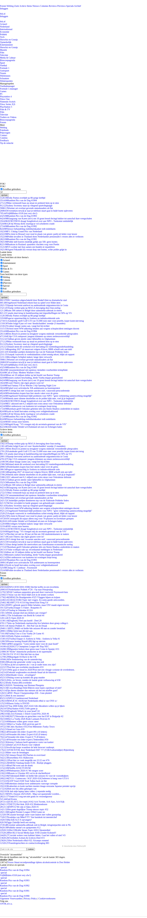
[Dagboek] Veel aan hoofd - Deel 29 (20, 620)
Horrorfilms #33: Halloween (16, 757)
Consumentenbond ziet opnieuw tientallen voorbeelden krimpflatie (34, 370)
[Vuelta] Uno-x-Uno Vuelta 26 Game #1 (22, 633)
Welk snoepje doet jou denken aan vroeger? (23, 613)
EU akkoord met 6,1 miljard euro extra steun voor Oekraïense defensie (35, 403)
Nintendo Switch (7, 101)
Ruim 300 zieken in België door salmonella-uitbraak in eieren (31, 310)
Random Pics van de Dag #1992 (18, 226)
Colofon (3, 138)
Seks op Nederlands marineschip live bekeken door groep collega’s (34, 623)
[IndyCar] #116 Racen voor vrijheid (20, 745)
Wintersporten (6, 81)
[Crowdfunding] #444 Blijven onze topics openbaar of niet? (31, 688)
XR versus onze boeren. (14, 421)
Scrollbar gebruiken (12, 189)
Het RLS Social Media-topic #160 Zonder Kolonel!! (28, 832)
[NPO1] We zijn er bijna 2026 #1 (19, 807)
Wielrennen (5, 76)
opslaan (4, 195)
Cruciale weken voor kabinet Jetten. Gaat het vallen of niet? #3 (32, 835)
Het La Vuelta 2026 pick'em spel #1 (20, 724)
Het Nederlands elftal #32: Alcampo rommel (24, 840)
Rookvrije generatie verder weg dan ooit (22, 662)
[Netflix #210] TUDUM (15, 768)
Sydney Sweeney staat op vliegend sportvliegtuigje (26, 205)
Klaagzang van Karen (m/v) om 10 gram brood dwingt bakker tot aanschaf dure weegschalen (46, 218)
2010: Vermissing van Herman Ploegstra (22, 685)
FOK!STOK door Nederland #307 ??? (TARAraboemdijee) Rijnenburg (37, 750)
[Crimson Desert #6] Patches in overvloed (22, 755)
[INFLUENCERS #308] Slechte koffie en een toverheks (29, 587)
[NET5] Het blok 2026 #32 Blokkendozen (23, 804)
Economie (4, 32)
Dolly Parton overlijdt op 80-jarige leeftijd (22, 198)
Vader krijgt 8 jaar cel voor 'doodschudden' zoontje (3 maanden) (32, 323)
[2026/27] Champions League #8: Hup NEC (24, 646)
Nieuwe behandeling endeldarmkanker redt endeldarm (27, 229)
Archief (77, 6)
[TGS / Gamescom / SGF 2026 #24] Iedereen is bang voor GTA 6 (34, 778)
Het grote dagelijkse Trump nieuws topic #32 (24, 809)
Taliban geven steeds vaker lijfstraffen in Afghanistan (27, 339)
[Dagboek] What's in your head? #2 (20, 711)
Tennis (3, 73)
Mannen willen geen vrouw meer (19, 721)
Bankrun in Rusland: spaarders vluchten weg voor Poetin (29, 244)
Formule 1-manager (9, 89)
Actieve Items (25, 6)
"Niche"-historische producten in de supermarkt (26, 651)
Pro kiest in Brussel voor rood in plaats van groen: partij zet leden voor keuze (38, 234)
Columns (44, 6)
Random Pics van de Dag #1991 (18, 239)
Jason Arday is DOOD (14, 703)
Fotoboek (4, 130)
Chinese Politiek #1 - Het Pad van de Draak (23, 626)
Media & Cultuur (8, 57)
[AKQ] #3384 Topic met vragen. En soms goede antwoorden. (32, 600)
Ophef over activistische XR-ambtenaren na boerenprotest (30, 388)
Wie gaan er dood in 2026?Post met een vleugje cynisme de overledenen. (37, 670)
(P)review (7, 283)
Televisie (4, 55)
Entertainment (6, 45)
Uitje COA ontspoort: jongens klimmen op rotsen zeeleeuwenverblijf (35, 336)
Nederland (4, 26)
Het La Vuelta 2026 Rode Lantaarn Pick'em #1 (25, 719)
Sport (2, 63)
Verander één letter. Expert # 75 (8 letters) (22, 737)
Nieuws (35, 6)
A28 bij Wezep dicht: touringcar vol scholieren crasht (27, 223)
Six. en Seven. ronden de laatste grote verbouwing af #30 (30, 680)
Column (6, 280)
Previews (61, 6)
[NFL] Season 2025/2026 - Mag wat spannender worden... (30, 794)
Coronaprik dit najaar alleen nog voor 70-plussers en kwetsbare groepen (37, 518)
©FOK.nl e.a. (6, 903)
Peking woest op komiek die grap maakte (22, 677)
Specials (70, 6)
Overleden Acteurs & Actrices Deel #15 (22, 838)
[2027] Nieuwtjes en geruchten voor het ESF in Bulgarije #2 (31, 716)
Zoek (16, 6)
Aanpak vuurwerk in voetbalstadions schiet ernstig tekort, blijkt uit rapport (37, 354)
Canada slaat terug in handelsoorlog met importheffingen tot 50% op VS (36, 313)
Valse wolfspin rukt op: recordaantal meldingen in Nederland (31, 549)
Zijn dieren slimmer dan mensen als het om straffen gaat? (29, 690)
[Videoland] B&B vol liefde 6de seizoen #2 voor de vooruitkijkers (34, 776)
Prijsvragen (5, 132)
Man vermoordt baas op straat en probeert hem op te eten (29, 203)
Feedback (4, 140)
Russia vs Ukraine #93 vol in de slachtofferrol (25, 773)
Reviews (53, 6)
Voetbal (3, 65)
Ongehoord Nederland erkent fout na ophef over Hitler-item (30, 302)
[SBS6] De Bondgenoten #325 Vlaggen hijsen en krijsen (30, 597)
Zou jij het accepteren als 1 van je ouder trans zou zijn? (28, 664)
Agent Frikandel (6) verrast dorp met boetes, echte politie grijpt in (33, 249)
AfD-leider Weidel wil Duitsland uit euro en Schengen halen (31, 427)
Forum (3, 6)
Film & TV (5, 109)
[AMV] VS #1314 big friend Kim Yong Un (24, 602)
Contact (3, 135)
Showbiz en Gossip (9, 39)
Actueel (3, 24)
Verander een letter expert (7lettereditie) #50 (24, 739)
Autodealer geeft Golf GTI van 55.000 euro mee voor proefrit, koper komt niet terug (42, 321)
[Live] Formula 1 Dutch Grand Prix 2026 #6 (24, 713)
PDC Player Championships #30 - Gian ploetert (26, 693)
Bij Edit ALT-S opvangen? (16, 820)
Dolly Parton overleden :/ (15, 636)
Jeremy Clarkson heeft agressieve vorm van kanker (27, 742)
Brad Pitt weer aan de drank (16, 765)
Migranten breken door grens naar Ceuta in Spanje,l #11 (29, 649)
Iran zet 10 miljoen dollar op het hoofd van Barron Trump (30, 375)
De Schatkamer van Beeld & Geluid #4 (22, 615)
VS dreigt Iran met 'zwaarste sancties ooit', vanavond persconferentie (35, 390)
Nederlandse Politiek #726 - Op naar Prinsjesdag (26, 589)
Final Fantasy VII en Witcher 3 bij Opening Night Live (28, 385)
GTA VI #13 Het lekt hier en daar (19, 654)
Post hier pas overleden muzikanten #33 (21, 667)
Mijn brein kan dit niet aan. (16, 631)
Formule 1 (4, 68)
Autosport (4, 70)
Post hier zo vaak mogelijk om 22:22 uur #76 (24, 760)
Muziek (3, 50)
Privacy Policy (30, 898)
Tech (2, 37)
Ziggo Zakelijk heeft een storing (17, 822)
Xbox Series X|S (7, 104)
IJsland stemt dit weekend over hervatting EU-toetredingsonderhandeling (36, 346)
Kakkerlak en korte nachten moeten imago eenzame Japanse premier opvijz (38, 786)
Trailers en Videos (8, 117)
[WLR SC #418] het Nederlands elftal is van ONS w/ (28, 701)
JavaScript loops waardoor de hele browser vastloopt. (27, 747)
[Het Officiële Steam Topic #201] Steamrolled (25, 830)
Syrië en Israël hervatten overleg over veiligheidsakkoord (29, 411)
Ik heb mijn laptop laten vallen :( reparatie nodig (25, 791)
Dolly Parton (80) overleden (16, 682)
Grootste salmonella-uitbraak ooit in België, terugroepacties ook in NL (35, 825)
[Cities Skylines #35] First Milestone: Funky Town (27, 726)
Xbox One (5, 99)
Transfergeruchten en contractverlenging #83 (24, 843)
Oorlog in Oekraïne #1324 (16, 610)
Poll (4, 288)
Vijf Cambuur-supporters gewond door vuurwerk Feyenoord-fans (34, 592)
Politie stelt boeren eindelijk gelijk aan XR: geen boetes (28, 242)
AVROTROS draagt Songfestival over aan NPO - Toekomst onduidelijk (36, 221)
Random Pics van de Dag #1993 (18, 216)
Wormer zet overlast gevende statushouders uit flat (26, 208)
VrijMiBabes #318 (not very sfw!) (18, 213)
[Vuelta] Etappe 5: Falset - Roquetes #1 (21, 607)
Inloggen (4, 8)
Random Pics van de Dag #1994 (18, 200)
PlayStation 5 (6, 107)
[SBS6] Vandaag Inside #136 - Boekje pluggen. (26, 763)
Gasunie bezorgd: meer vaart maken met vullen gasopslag (30, 814)
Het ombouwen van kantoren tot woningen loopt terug (28, 406)
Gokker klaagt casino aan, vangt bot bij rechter (25, 326)
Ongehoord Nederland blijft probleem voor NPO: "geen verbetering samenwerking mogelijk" (46, 396)
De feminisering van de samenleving (21, 659)
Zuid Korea (8, 799)
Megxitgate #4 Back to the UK (18, 657)
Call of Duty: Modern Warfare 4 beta (20, 372)
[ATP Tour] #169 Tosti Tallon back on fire (23, 781)
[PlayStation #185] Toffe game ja (18, 708)
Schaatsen (4, 78)
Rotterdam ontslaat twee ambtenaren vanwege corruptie (29, 783)
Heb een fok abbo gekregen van (18, 789)
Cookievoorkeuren (46, 898)
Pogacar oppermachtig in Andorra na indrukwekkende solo (30, 318)
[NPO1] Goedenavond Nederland (19, 698)
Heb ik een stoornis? (12, 695)
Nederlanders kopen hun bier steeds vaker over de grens (29, 393)
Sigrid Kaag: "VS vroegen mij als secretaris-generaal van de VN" (33, 424)
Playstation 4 (6, 96)
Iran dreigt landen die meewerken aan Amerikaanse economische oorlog (36, 544)
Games (3, 91)
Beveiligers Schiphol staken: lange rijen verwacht (26, 357)
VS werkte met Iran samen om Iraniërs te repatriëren (27, 247)
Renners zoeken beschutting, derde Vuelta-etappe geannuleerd (31, 378)
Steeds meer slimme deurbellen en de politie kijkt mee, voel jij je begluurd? (37, 398)
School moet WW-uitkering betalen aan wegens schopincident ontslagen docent (39, 328)
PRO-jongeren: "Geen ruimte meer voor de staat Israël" (29, 644)
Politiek (3, 34)
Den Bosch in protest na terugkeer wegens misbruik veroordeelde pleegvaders (39, 334)
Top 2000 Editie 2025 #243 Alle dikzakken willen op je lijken (32, 706)
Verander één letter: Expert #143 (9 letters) (23, 734)
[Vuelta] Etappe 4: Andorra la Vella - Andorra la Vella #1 (30, 638)
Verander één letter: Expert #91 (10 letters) (23, 732)
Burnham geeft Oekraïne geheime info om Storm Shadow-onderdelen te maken (39, 409)
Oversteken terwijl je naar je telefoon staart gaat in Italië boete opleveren (36, 211)
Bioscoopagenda (7, 60)
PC (1, 94)
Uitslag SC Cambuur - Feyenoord (18, 567)
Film (2, 52)
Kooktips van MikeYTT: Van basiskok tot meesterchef (28, 817)
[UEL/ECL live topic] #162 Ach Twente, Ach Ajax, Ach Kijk (32, 801)
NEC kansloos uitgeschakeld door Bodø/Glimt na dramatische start (33, 300)
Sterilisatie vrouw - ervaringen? (18, 675)
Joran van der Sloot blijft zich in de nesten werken (27, 595)
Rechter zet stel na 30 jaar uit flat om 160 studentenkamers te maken (34, 534)
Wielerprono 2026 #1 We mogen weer (21, 770)
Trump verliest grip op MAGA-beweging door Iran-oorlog (30, 308)
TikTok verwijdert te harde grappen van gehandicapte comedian (32, 503)
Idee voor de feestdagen (14, 752)
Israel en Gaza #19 (12, 729)
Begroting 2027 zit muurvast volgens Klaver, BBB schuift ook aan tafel (36, 349)
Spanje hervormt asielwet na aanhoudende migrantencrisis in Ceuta (34, 305)
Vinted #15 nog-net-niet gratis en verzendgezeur (26, 796)
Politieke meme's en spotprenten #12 (20, 827)
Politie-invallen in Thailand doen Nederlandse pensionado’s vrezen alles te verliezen (41, 236)
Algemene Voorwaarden (11, 898)
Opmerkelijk (5, 42)
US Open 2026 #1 (12, 618)
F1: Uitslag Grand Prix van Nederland (21, 231)
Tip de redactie (6, 143)
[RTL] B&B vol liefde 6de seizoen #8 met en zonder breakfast (32, 628)
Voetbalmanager (7, 86)
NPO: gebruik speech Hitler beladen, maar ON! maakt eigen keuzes (34, 605)
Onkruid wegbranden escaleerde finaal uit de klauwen (28, 672)
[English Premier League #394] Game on (22, 812)
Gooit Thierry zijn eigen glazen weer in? (22, 383)
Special (6, 286)
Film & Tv (7, 269)
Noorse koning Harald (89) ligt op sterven (22, 641)
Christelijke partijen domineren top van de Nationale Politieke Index (34, 352)
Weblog (10, 6)
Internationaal (6, 29)
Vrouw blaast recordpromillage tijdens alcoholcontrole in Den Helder (38, 862)
